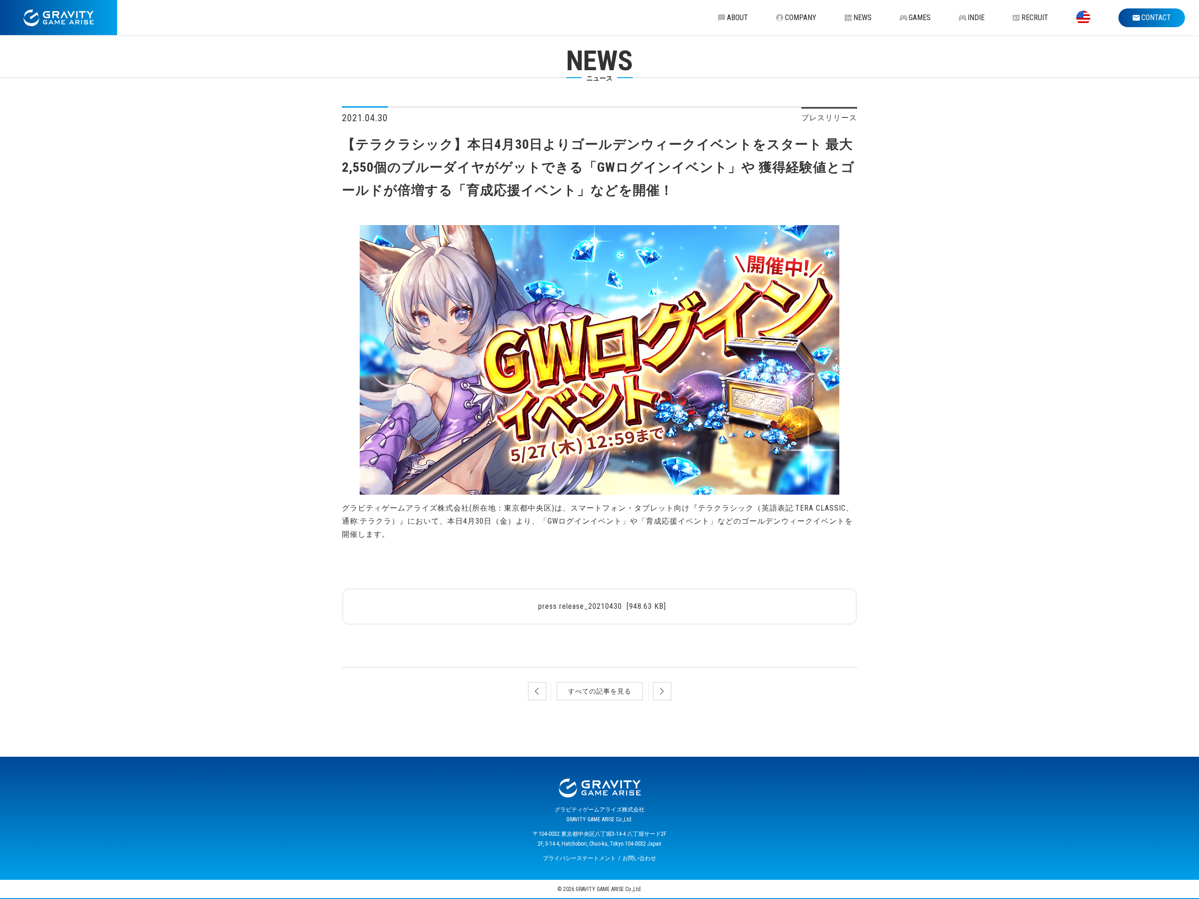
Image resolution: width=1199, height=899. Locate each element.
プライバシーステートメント (579, 858)
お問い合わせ (639, 858)
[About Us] (1083, 17)
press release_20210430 (602, 606)
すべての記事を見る (599, 691)
